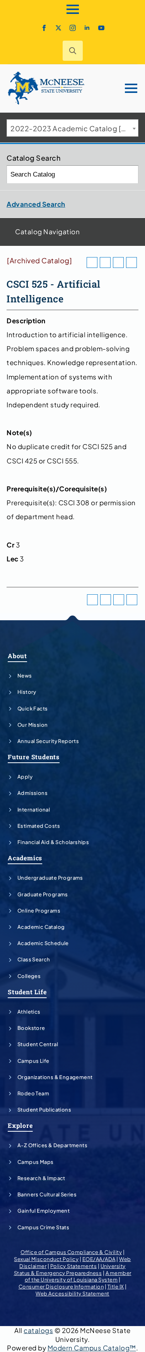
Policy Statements (73, 1266)
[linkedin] (87, 28)
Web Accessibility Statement (72, 1293)
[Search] (129, 174)
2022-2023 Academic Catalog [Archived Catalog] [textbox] (74, 128)
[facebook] (44, 28)
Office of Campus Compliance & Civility (71, 1252)
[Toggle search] (73, 51)
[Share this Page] (105, 262)
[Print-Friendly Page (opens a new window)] (118, 262)
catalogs (38, 1330)
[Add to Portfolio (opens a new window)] (92, 262)
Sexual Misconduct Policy (46, 1259)
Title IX (115, 1286)
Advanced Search (36, 204)
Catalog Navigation (47, 231)
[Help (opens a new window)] (131, 262)
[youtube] (101, 28)
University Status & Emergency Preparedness (70, 1269)
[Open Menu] (73, 9)
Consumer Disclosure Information (61, 1286)
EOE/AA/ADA (99, 1259)
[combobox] (72, 128)
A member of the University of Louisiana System (78, 1276)
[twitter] (58, 28)
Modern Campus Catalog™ (92, 1347)
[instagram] (73, 28)
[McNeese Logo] (46, 88)
